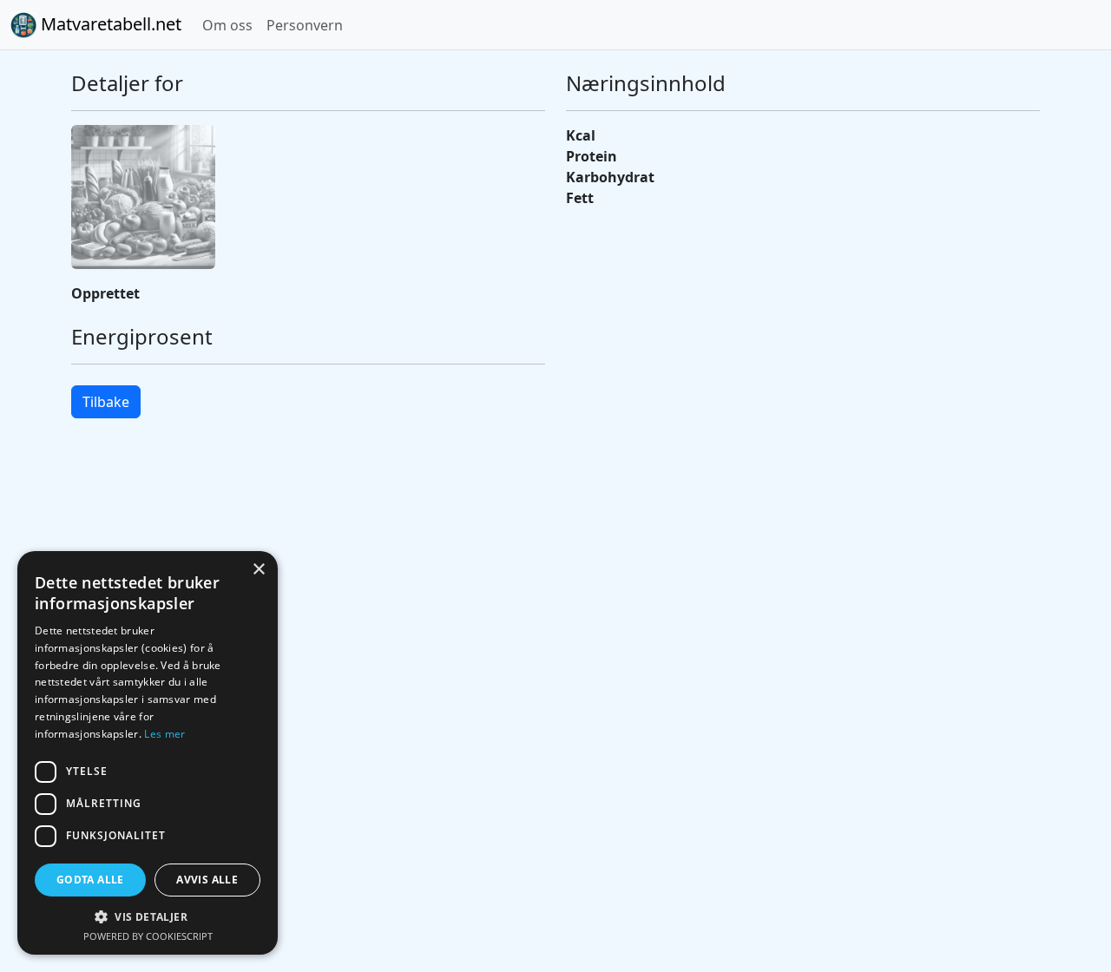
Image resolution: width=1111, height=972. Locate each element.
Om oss (227, 25)
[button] (147, 916)
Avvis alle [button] (207, 879)
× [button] (258, 569)
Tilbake (105, 401)
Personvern (304, 25)
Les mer (164, 733)
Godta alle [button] (90, 879)
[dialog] (147, 753)
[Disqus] (555, 677)
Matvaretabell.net (108, 24)
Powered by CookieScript (148, 935)
